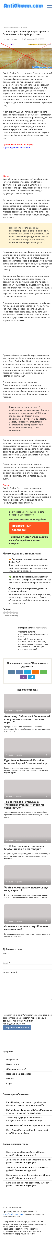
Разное (10, 1078)
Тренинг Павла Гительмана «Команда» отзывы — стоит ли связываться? (24, 804)
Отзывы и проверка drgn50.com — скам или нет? (26, 928)
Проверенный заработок (33, 579)
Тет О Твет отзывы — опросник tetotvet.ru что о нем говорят (24, 847)
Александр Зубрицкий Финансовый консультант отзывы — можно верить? (27, 719)
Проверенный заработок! (21, 527)
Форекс (10, 1083)
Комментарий (10, 972)
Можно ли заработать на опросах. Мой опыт (28, 1125)
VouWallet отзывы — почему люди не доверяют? (26, 889)
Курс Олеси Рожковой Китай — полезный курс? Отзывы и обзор (25, 762)
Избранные (12, 1059)
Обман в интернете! (16, 1069)
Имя (5, 953)
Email (6, 963)
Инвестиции (12, 1064)
